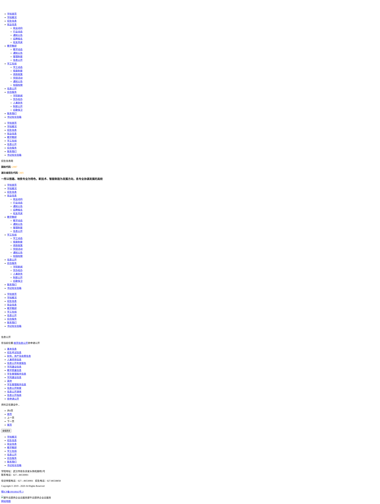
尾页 (9, 425)
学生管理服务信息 (16, 374)
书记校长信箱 (14, 117)
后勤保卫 (18, 110)
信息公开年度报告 (16, 363)
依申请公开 (13, 399)
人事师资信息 (14, 359)
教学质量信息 (14, 370)
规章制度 (18, 71)
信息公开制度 (14, 388)
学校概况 (12, 17)
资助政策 (18, 74)
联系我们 (12, 113)
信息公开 (18, 60)
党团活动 (18, 78)
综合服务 (12, 92)
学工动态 (18, 67)
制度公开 (18, 106)
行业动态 (18, 31)
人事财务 (18, 103)
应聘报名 (18, 39)
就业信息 (12, 24)
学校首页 (12, 14)
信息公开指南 (14, 395)
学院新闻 (18, 95)
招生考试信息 (14, 352)
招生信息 (12, 21)
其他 (9, 381)
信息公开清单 (14, 391)
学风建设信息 (14, 367)
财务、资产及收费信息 (19, 356)
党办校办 (18, 99)
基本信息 (12, 349)
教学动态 (18, 49)
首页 (16, 343)
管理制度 (18, 56)
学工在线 (12, 63)
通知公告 (18, 35)
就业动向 (18, 28)
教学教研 (12, 46)
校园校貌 (18, 85)
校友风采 (18, 42)
